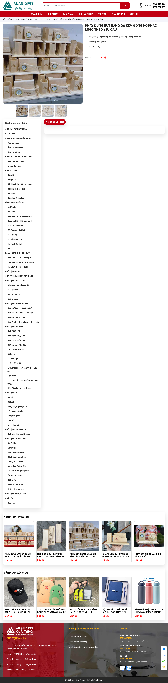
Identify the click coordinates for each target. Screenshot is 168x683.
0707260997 (126, 648)
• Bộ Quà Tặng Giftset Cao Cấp (20, 313)
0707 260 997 (159, 7)
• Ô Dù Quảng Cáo (14, 475)
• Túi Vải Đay (12, 235)
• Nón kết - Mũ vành (15, 226)
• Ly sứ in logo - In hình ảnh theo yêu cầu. (22, 369)
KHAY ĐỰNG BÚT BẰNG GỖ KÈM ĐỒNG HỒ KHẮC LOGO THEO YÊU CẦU (50, 555)
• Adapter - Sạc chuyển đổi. (18, 285)
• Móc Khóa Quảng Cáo (16, 466)
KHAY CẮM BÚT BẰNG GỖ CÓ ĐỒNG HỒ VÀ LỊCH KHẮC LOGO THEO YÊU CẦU (148, 555)
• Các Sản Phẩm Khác (16, 349)
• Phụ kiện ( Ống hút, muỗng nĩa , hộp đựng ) (22, 382)
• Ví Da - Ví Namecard (16, 489)
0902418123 (126, 638)
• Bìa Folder (12, 443)
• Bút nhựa (11, 193)
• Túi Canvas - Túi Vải (16, 230)
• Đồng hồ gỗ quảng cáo (17, 406)
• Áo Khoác (11, 207)
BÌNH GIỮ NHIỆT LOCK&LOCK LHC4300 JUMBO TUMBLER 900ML (116, 611)
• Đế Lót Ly (11, 354)
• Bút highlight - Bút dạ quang (19, 184)
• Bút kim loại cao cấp (16, 189)
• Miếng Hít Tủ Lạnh (15, 462)
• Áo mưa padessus (15, 147)
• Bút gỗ (10, 397)
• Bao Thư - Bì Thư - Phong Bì (19, 258)
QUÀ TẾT (9, 498)
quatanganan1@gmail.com (25, 659)
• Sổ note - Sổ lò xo (15, 485)
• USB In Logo (12, 299)
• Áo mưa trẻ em (13, 152)
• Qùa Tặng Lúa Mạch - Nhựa (19, 388)
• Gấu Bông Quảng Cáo (16, 457)
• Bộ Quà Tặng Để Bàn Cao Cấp (20, 308)
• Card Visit (11, 448)
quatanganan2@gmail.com (25, 664)
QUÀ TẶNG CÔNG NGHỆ (15, 281)
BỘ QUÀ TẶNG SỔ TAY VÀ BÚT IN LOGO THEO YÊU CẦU (82, 611)
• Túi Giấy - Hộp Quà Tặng (17, 267)
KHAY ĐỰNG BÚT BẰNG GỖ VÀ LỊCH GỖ (115, 555)
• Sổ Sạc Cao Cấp (14, 294)
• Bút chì (10, 175)
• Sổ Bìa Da (11, 480)
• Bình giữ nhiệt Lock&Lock (18, 434)
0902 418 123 (159, 4)
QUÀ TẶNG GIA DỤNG (14, 327)
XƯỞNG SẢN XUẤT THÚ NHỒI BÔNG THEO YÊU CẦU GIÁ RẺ (19, 610)
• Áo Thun (11, 212)
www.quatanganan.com (24, 669)
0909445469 (126, 658)
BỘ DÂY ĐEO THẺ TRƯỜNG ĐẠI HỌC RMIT (148, 610)
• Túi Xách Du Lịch (14, 244)
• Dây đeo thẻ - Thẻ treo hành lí (20, 221)
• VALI (9, 248)
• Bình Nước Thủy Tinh (16, 336)
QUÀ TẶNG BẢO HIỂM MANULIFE (19, 276)
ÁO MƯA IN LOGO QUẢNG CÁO (18, 138)
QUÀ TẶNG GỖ (11, 393)
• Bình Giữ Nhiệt (13, 331)
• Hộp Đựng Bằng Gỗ (15, 411)
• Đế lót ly (11, 402)
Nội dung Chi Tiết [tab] (55, 122)
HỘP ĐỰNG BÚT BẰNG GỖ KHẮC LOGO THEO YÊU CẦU (18, 555)
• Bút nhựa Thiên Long (16, 198)
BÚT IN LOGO (11, 170)
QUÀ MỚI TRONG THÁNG (16, 129)
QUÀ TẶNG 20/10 (12, 271)
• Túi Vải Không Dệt (15, 239)
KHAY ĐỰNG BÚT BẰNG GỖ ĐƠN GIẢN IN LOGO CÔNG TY (84, 555)
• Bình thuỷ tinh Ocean (16, 161)
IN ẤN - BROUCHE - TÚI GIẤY (17, 253)
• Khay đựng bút (13, 416)
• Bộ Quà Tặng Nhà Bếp (16, 345)
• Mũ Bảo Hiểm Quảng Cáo (18, 471)
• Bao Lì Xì (11, 503)
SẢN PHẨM (10, 134)
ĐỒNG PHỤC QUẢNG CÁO (16, 203)
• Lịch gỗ (10, 420)
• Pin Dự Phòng (13, 290)
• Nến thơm (11, 376)
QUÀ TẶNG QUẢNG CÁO (15, 439)
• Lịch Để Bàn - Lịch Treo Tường (20, 262)
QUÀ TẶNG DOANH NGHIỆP (17, 304)
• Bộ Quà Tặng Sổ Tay (16, 317)
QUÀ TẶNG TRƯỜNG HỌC (16, 494)
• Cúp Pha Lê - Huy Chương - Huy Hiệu (23, 322)
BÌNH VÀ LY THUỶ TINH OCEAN (18, 157)
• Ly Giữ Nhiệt (12, 359)
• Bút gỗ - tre (12, 180)
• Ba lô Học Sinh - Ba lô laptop (19, 216)
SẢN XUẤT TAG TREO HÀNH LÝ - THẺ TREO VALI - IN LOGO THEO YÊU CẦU (51, 611)
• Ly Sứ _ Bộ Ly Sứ (14, 363)
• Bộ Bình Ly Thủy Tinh (16, 340)
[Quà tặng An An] (18, 5)
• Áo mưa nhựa (13, 143)
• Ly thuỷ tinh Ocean (15, 166)
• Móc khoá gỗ (13, 425)
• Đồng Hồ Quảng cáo (15, 452)
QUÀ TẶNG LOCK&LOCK (15, 429)
